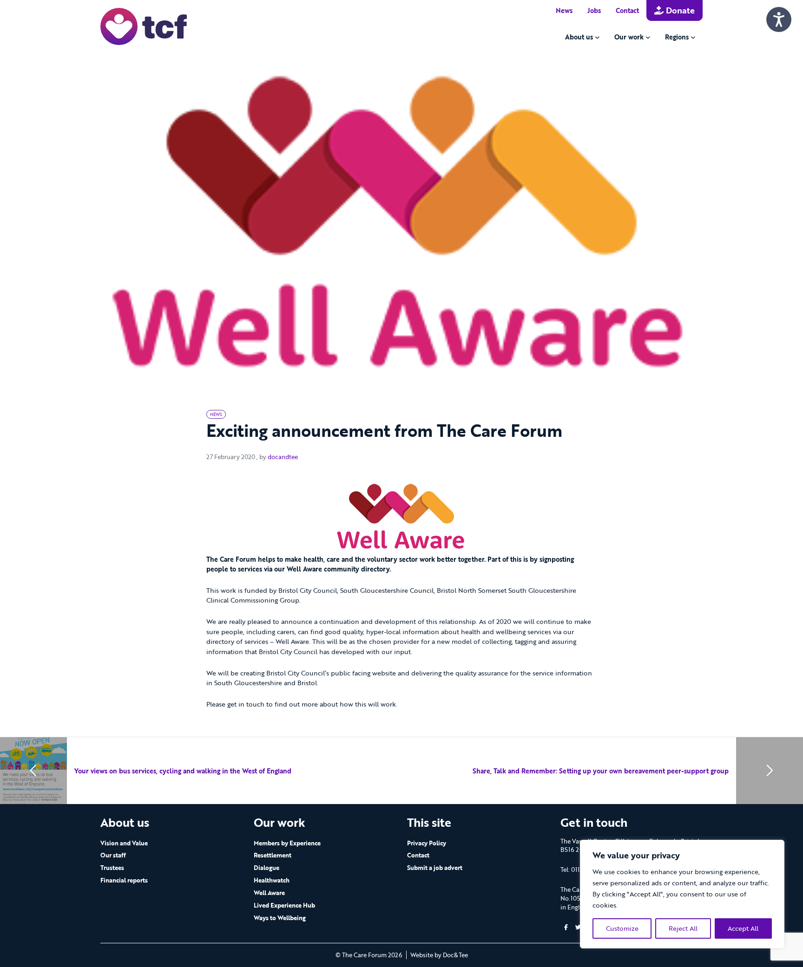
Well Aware (269, 893)
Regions (677, 37)
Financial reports (124, 880)
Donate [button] (679, 10)
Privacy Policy (426, 843)
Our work (629, 37)
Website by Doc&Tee (439, 955)
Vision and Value (124, 843)
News (564, 10)
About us (579, 37)
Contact (627, 10)
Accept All (743, 928)
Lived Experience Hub (284, 905)
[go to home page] (143, 26)
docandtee (283, 457)
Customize (622, 928)
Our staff (113, 855)
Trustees (112, 867)
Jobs (594, 10)
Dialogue (266, 867)
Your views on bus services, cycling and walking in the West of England (182, 771)
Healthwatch (272, 880)
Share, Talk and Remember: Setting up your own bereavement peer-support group (601, 771)
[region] (682, 894)
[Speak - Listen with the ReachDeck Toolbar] (778, 19)
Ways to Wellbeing (280, 918)
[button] (566, 927)
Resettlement (272, 855)
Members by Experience (287, 843)
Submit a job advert (434, 867)
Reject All (683, 928)
